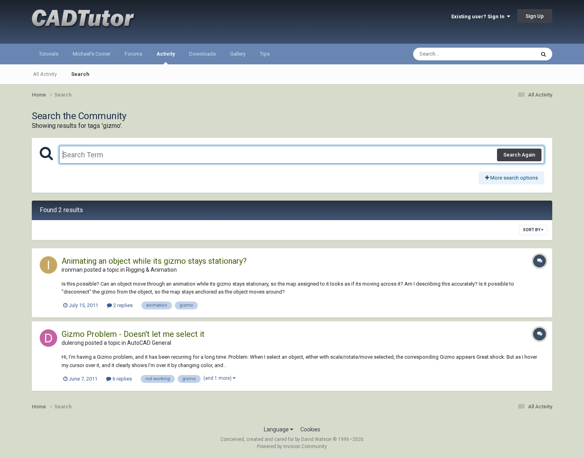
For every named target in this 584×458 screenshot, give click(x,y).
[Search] (543, 54)
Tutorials (48, 54)
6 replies (121, 379)
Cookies (310, 429)
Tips (265, 54)
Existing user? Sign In (479, 16)
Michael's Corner (91, 54)
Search (80, 74)
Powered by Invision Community (292, 446)
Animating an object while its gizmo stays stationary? (154, 261)
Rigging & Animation (151, 270)
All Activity (45, 74)
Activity (166, 54)
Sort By (532, 230)
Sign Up (535, 16)
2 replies (122, 305)
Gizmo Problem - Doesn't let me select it (133, 334)
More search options (513, 178)
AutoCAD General (149, 343)
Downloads (202, 54)
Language (277, 429)
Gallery (238, 54)
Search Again (519, 155)
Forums (133, 54)
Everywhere (511, 54)
